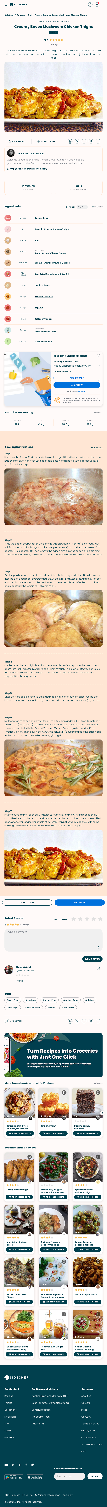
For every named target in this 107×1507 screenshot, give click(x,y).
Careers (85, 1403)
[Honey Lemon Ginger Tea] (53, 1334)
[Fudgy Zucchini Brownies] (87, 1113)
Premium (9, 1437)
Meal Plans (10, 1416)
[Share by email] (99, 141)
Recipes (8, 1396)
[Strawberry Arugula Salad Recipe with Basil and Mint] (53, 1177)
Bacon (38, 218)
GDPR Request (12, 1495)
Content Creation (41, 1409)
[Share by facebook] (85, 141)
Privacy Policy (88, 1430)
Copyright (67, 1495)
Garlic (38, 285)
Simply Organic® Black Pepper (50, 253)
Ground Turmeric (44, 296)
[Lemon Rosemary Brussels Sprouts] (88, 1229)
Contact (86, 1416)
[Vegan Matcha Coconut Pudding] (88, 1334)
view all (98, 1083)
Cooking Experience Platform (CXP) (50, 1396)
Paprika (39, 307)
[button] (6, 4)
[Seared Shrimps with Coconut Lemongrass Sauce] (53, 1281)
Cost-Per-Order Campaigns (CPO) (50, 1403)
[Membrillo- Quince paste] (19, 1229)
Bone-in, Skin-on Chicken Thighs (52, 229)
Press (84, 1409)
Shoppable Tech (40, 1416)
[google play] (13, 1477)
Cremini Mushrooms (45, 262)
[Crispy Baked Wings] (19, 1177)
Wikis (6, 1423)
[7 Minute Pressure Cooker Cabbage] (53, 1229)
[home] (18, 4)
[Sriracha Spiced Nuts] (88, 1281)
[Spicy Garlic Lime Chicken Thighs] (88, 1177)
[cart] (97, 4)
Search (8, 1430)
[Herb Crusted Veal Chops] (19, 1281)
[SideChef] (16, 1379)
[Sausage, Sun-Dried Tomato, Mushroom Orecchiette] (19, 1113)
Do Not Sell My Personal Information (41, 1495)
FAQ (83, 1451)
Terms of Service (90, 1423)
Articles (8, 1403)
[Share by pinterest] (78, 141)
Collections (10, 1409)
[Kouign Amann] (53, 1113)
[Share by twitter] (92, 141)
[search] (90, 4)
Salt (37, 240)
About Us (86, 1396)
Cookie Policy (88, 1437)
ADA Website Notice (92, 1444)
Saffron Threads (43, 319)
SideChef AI (37, 1423)
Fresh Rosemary (43, 341)
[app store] (35, 1477)
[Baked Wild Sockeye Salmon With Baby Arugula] (19, 1334)
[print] (71, 141)
